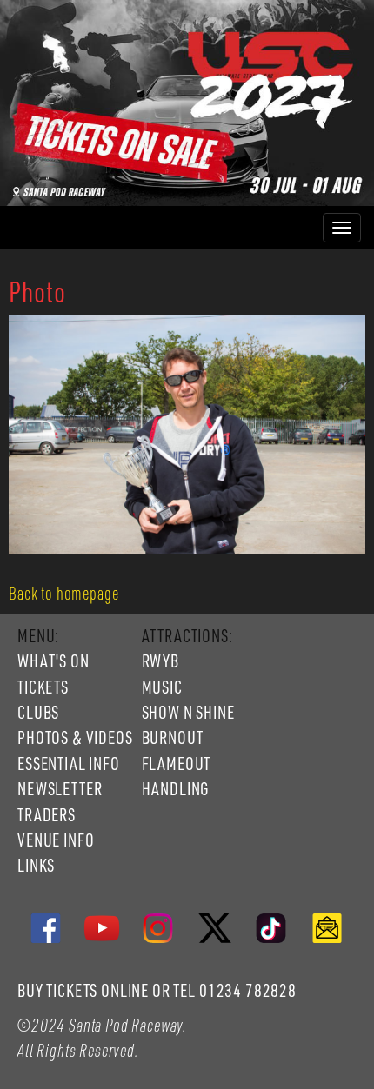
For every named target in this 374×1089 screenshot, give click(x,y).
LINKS (36, 864)
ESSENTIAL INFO (68, 763)
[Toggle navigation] (342, 227)
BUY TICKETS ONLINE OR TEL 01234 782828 (157, 990)
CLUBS (38, 712)
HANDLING (176, 788)
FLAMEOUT (176, 763)
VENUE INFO (55, 839)
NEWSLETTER (59, 788)
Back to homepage (63, 592)
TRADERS (46, 814)
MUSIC (162, 686)
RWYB (160, 660)
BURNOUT (173, 737)
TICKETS (43, 686)
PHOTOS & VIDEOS (75, 737)
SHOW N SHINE (188, 712)
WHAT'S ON (53, 660)
